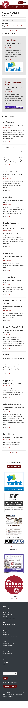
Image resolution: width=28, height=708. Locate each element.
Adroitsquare (8, 148)
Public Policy (6, 608)
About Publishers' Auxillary (9, 624)
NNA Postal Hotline (7, 620)
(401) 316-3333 (7, 310)
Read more (7, 59)
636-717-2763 (6, 362)
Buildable (11, 696)
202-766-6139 (6, 155)
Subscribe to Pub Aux (8, 626)
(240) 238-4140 (7, 178)
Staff (4, 664)
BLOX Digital (8, 197)
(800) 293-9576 (7, 204)
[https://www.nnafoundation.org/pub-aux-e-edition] (14, 524)
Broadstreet (8, 253)
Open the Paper (14, 546)
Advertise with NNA (14, 462)
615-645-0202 (6, 284)
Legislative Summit (7, 653)
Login (20, 2)
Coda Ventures (9, 277)
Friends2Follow (9, 434)
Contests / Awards (7, 651)
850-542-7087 (14, 682)
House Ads (5, 640)
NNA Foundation (7, 659)
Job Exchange (6, 641)
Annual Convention (7, 649)
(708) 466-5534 (7, 260)
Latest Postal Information (9, 610)
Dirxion (6, 355)
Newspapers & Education (8, 643)
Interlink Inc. (10, 40)
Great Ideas (5, 638)
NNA (4, 658)
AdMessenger (8, 122)
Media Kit (5, 628)
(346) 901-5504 (7, 127)
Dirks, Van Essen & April (13, 327)
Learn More (13, 598)
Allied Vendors (6, 634)
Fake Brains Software (12, 404)
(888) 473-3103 (8, 47)
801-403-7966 (6, 439)
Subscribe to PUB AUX (14, 549)
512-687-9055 (6, 386)
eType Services (9, 380)
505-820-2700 (6, 334)
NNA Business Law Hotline (9, 618)
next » (16, 30)
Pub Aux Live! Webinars (8, 645)
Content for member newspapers (10, 636)
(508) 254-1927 (7, 231)
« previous (10, 30)
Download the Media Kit (14, 466)
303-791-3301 (6, 411)
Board (4, 666)
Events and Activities (7, 614)
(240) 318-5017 (8, 91)
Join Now (5, 616)
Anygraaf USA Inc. (10, 171)
